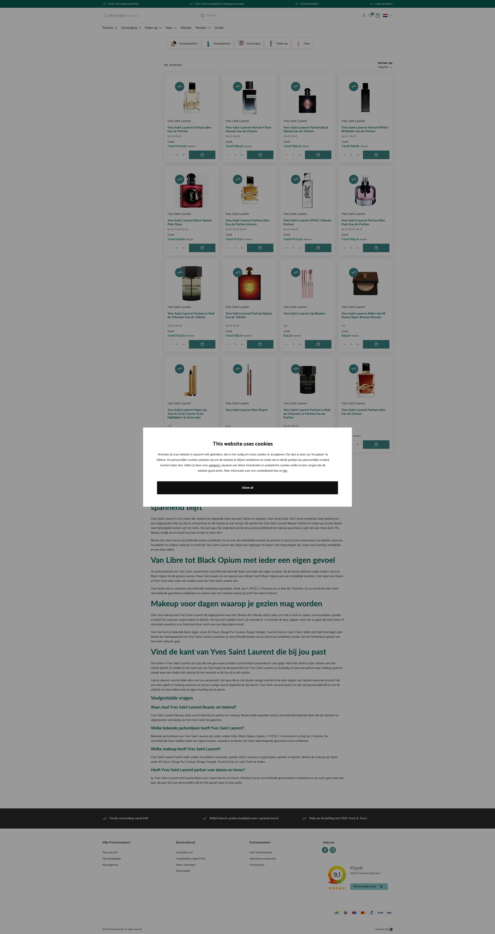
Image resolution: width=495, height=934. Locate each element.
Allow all (247, 487)
